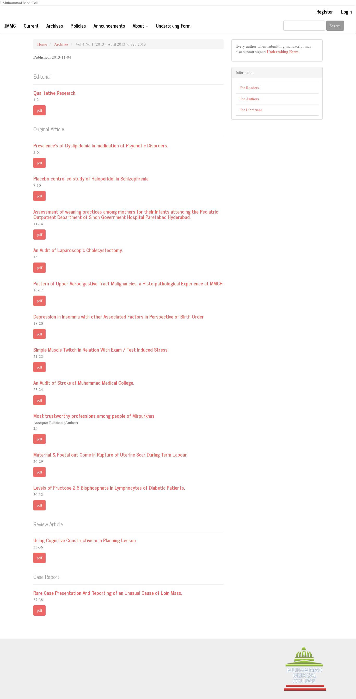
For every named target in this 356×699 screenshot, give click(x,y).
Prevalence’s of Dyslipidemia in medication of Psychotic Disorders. (100, 145)
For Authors (249, 98)
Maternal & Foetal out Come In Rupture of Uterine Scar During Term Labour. (110, 454)
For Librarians (251, 109)
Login (346, 11)
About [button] (139, 25)
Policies (78, 25)
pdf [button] (39, 110)
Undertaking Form (173, 25)
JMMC (10, 25)
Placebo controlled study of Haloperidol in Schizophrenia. (91, 178)
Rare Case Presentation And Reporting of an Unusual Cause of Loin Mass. (107, 593)
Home (42, 44)
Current (31, 25)
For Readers (249, 87)
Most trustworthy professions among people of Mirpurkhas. (94, 415)
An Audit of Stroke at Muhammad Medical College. (83, 382)
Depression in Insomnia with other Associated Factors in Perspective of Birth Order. (118, 316)
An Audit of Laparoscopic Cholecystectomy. (78, 250)
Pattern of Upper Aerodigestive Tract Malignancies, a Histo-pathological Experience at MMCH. (128, 283)
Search (335, 25)
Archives (54, 25)
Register (324, 11)
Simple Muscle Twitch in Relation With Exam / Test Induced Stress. (100, 349)
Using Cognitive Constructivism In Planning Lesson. (85, 540)
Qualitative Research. (54, 93)
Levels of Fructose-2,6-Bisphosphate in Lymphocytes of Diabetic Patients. (109, 487)
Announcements (109, 25)
